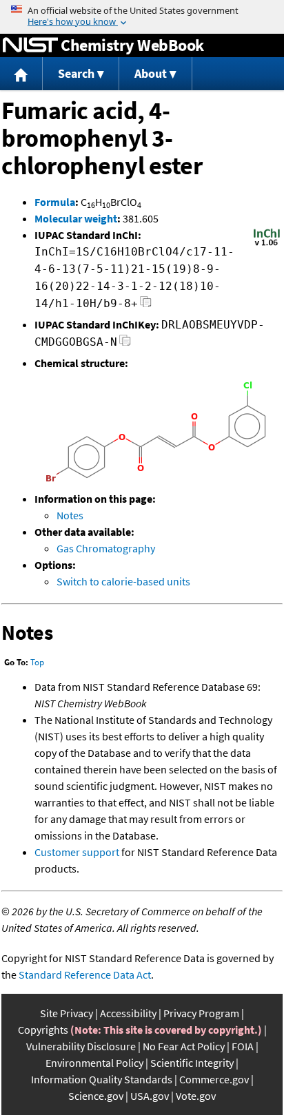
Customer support (76, 852)
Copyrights (43, 1029)
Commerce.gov (214, 1079)
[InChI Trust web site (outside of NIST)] (267, 244)
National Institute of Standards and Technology (30, 45)
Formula (54, 202)
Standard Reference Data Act (85, 974)
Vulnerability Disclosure (81, 1046)
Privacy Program (201, 1013)
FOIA (243, 1046)
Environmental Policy (94, 1063)
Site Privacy (66, 1013)
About (150, 73)
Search (76, 73)
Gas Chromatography (106, 548)
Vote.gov (196, 1096)
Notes (70, 515)
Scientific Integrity (192, 1063)
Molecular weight (75, 218)
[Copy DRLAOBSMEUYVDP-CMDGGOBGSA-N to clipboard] (125, 344)
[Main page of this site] (21, 74)
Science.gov (95, 1096)
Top (37, 662)
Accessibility (128, 1013)
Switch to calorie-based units (123, 581)
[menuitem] (21, 74)
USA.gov (149, 1096)
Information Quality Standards (101, 1079)
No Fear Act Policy (184, 1046)
